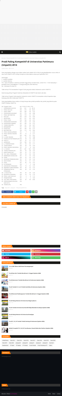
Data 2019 (46, 340)
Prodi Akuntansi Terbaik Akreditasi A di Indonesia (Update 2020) (26, 280)
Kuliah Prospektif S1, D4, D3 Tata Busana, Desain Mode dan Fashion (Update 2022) (31, 328)
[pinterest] (45, 254)
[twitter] (16, 254)
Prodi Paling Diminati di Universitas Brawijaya (21, 314)
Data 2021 (4, 343)
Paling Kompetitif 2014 (11, 58)
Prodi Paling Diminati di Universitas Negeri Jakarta (22, 300)
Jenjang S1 (13, 187)
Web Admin (5, 68)
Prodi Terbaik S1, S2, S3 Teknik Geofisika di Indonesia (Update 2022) (27, 287)
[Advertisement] (31, 13)
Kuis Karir (51, 343)
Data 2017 (32, 340)
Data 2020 (53, 340)
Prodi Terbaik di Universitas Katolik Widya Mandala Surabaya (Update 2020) (29, 307)
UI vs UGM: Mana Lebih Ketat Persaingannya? (21, 266)
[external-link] (16, 257)
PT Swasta (18, 345)
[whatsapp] (45, 257)
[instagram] (45, 250)
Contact (58, 393)
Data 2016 (26, 340)
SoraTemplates (13, 393)
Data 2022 (11, 343)
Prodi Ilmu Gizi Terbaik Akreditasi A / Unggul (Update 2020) (25, 273)
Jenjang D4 (25, 343)
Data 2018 (39, 340)
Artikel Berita (5, 340)
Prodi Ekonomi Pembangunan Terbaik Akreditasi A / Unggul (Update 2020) (29, 294)
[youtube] (16, 250)
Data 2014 (7, 187)
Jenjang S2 (38, 343)
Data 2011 (12, 340)
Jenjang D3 (18, 343)
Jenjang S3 (45, 343)
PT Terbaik (25, 345)
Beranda (4, 58)
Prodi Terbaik (33, 345)
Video (50, 345)
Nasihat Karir (5, 345)
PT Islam (12, 345)
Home (49, 393)
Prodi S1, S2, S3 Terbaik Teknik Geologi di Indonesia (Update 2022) (26, 321)
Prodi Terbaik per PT (42, 345)
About (53, 393)
